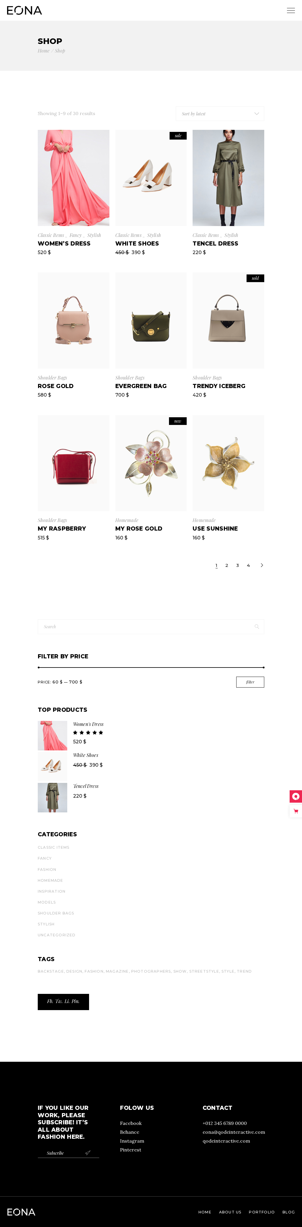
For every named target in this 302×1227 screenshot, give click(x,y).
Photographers (151, 971)
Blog (289, 1212)
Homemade (126, 520)
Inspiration (51, 891)
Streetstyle (204, 971)
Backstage (51, 971)
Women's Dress (88, 724)
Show (180, 971)
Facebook (131, 1123)
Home (204, 1212)
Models (47, 902)
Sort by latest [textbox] (194, 114)
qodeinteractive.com (226, 1141)
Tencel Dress (86, 786)
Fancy (76, 235)
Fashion (47, 869)
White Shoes (85, 755)
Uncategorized (57, 935)
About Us (230, 1212)
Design (74, 971)
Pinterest (130, 1150)
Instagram (132, 1141)
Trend (244, 971)
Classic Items (51, 235)
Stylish (94, 235)
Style (227, 971)
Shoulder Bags (52, 377)
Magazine (117, 971)
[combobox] (220, 113)
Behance (129, 1132)
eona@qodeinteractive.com (234, 1132)
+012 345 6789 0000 (225, 1123)
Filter (250, 682)
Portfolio (262, 1212)
